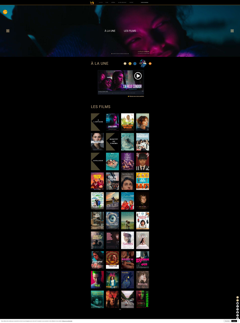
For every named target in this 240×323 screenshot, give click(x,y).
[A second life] (114, 53)
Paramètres (227, 321)
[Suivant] (232, 31)
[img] (97, 122)
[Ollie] (128, 53)
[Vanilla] (117, 53)
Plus (120, 309)
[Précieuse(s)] (118, 53)
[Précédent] (7, 31)
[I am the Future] (122, 53)
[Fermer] (238, 321)
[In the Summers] (125, 53)
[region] (6, 12)
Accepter (234, 321)
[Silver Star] (121, 53)
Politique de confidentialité (67, 321)
